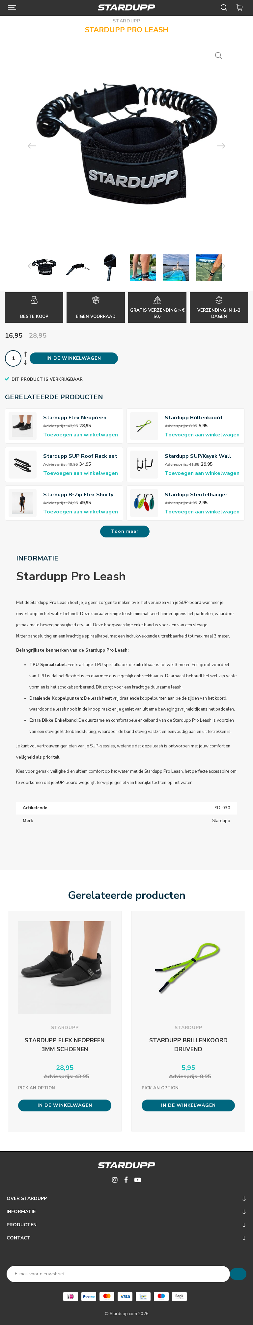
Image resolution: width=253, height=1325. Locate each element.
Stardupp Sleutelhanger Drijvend (196, 495)
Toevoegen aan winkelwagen (80, 434)
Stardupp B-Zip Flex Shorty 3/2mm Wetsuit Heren (78, 495)
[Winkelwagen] (240, 7)
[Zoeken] (225, 7)
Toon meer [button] (125, 531)
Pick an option (36, 1088)
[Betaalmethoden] (70, 1296)
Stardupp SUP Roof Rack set (80, 456)
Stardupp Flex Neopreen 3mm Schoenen (74, 418)
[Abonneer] (238, 1274)
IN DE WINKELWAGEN (73, 358)
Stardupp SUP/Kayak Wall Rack (198, 456)
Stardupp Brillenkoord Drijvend (193, 418)
